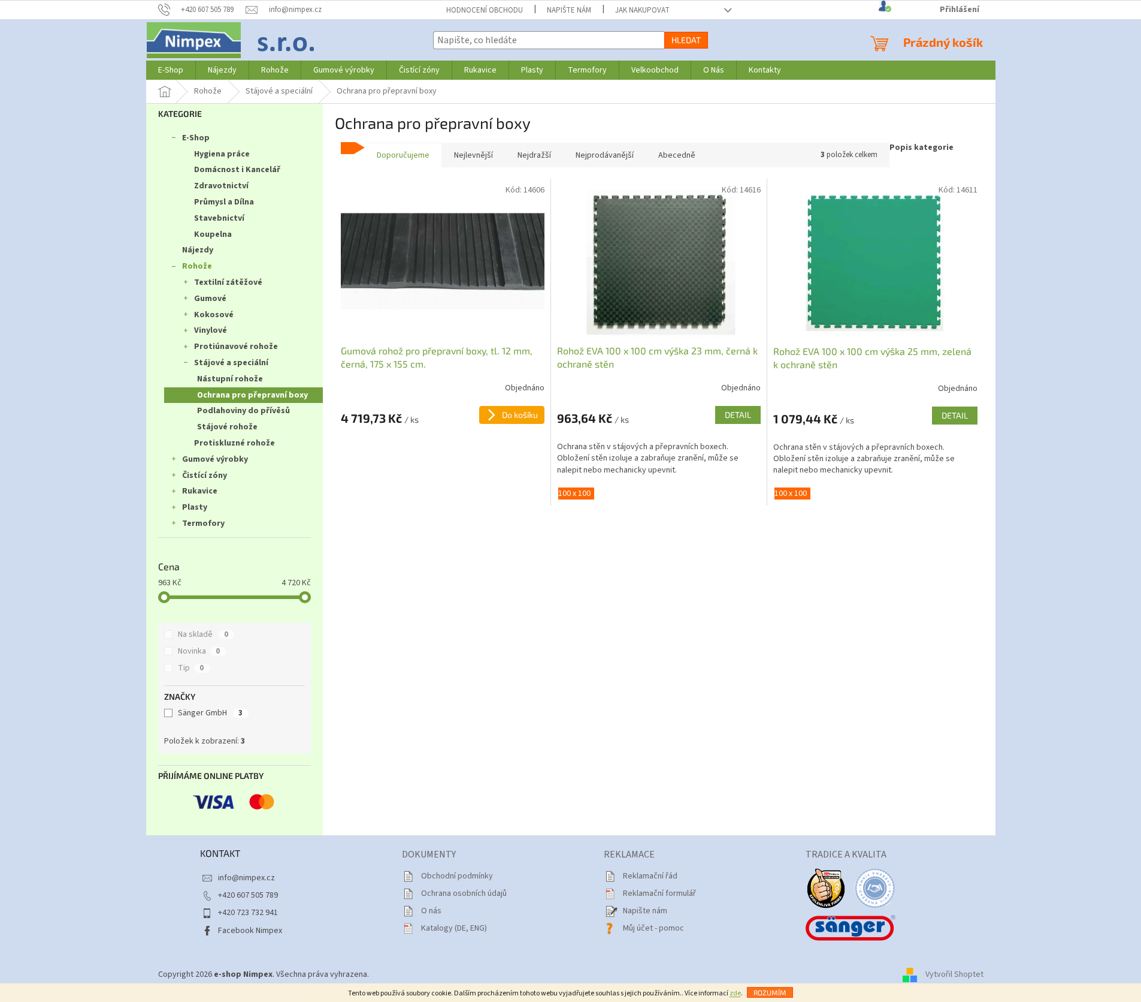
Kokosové (214, 315)
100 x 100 (574, 494)
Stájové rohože (227, 427)
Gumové (210, 299)
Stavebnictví (219, 218)
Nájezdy (197, 250)
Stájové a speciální (231, 363)
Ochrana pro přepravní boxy (252, 395)
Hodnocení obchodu (484, 10)
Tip (191, 668)
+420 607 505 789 (248, 895)
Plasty (194, 507)
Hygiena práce (222, 154)
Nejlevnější (473, 155)
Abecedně (676, 155)
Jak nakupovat (642, 10)
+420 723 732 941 (248, 913)
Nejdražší (534, 155)
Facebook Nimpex (250, 931)
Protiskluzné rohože (234, 443)
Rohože (197, 266)
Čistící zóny (204, 476)
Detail (738, 415)
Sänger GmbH (210, 713)
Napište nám (569, 10)
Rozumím (769, 992)
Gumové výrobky (215, 459)
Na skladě (203, 634)
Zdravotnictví (221, 186)
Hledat (686, 40)
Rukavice (199, 491)
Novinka (199, 651)
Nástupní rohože (230, 379)
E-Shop (196, 138)
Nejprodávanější (605, 155)
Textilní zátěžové (228, 282)
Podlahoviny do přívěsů (243, 411)
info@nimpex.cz (246, 878)
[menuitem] (170, 70)
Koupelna (213, 234)
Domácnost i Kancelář (237, 170)
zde (735, 993)
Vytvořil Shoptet (954, 974)
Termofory (203, 523)
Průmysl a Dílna (224, 202)
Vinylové (210, 330)
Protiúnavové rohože (236, 347)
